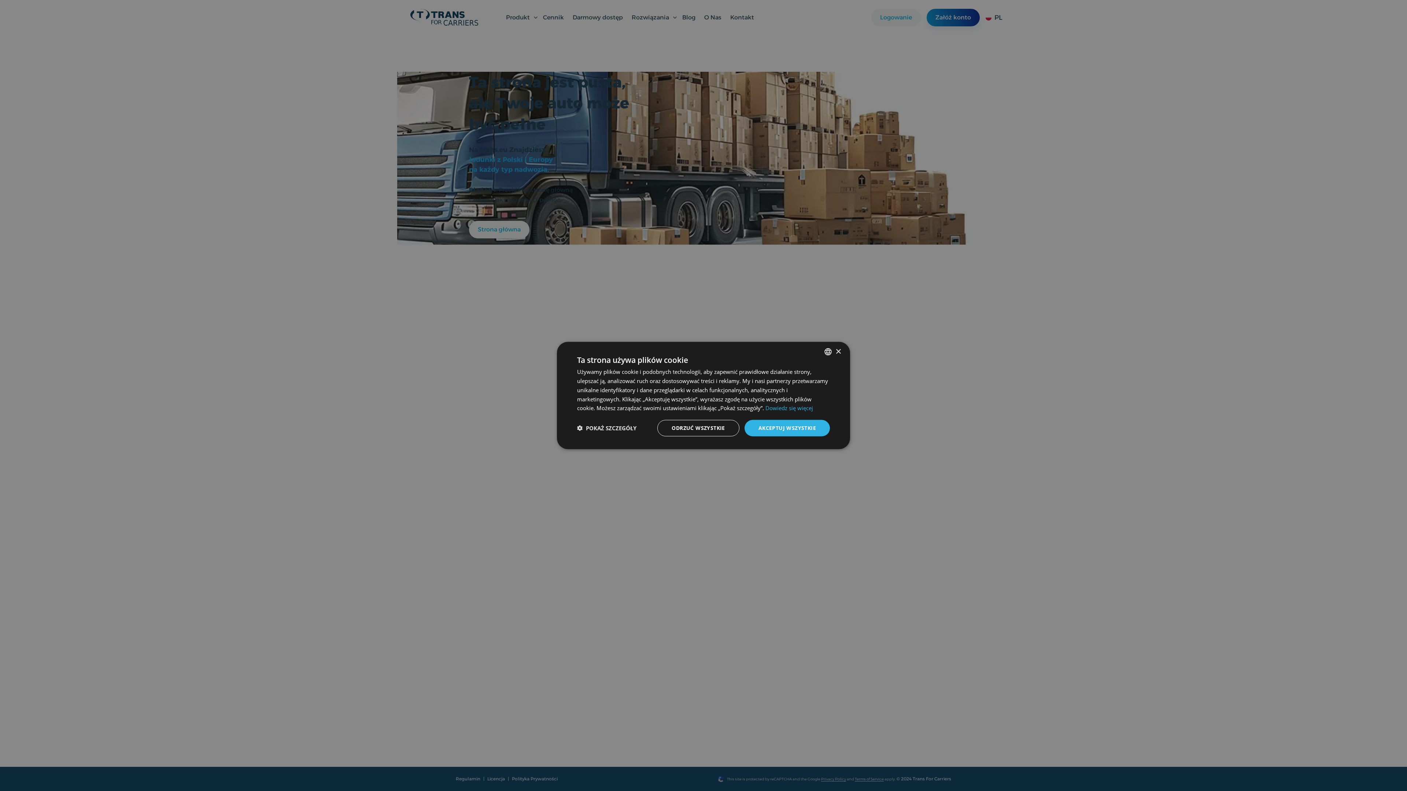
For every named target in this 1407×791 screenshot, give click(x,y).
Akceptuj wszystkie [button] (787, 427)
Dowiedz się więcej (789, 408)
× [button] (838, 351)
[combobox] (828, 352)
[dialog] (703, 395)
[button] (606, 428)
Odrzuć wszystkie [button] (698, 427)
